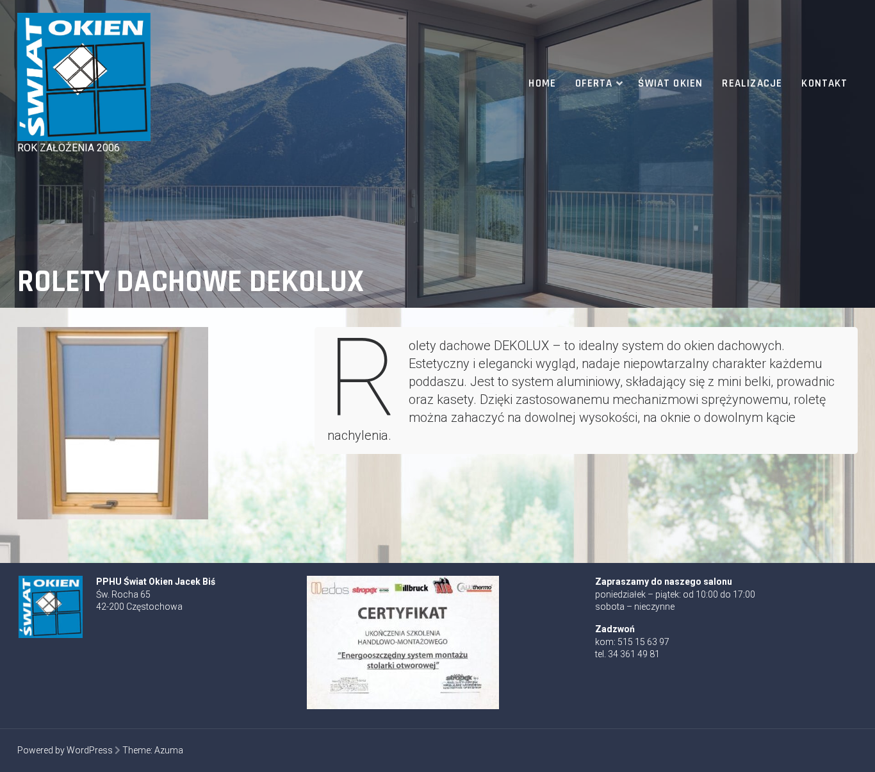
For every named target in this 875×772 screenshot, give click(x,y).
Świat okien (670, 83)
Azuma (168, 750)
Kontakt (824, 83)
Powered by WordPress (65, 750)
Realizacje (752, 83)
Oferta (593, 83)
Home (542, 83)
